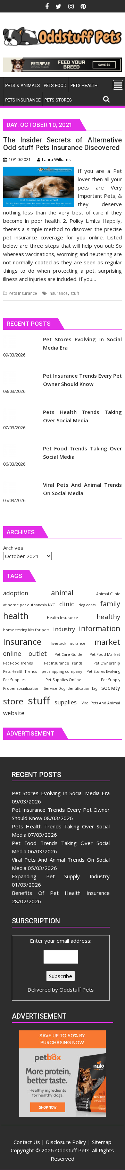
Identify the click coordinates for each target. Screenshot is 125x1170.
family (110, 603)
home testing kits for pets (26, 629)
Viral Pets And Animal (101, 703)
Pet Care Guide (68, 654)
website (13, 713)
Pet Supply (110, 679)
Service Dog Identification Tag (70, 688)
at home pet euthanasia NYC (29, 604)
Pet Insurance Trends (63, 663)
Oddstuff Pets (76, 989)
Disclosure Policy (66, 1141)
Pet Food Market (105, 654)
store (13, 701)
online (12, 653)
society (110, 688)
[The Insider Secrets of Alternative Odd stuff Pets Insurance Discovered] (39, 170)
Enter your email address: (60, 965)
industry (64, 629)
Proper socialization (21, 688)
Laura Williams (56, 159)
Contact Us (27, 1141)
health (15, 616)
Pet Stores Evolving (103, 671)
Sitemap (101, 1141)
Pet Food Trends (18, 663)
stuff (74, 293)
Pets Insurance (23, 293)
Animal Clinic (108, 593)
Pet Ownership (106, 663)
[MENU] (118, 85)
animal (62, 592)
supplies (66, 702)
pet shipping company (62, 671)
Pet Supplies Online (63, 679)
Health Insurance (62, 617)
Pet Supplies (14, 679)
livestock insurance (68, 643)
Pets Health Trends (20, 671)
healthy (108, 616)
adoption (15, 593)
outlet (37, 653)
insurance (58, 293)
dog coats (86, 604)
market (107, 642)
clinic (66, 604)
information (99, 628)
